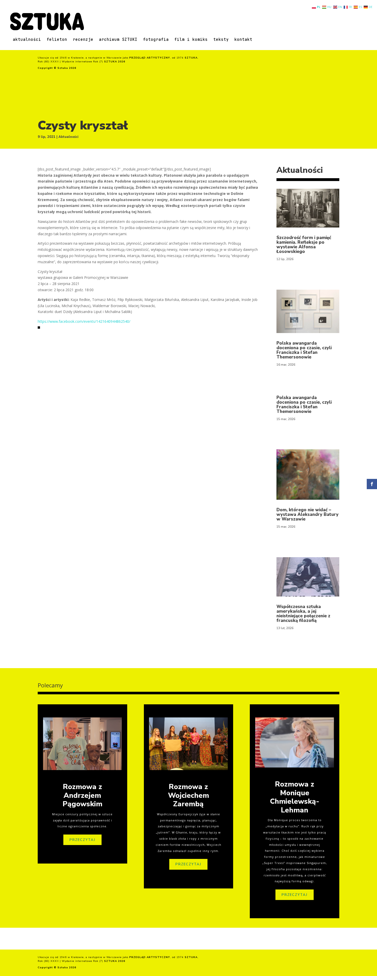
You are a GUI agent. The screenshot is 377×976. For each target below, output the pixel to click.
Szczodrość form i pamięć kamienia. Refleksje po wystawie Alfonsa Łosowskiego (303, 244)
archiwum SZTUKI (118, 40)
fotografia (156, 40)
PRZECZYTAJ (82, 840)
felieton (57, 40)
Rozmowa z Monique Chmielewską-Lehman (294, 797)
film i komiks (191, 40)
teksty (221, 40)
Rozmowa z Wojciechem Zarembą (188, 795)
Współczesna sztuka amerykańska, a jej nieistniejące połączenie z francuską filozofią (303, 613)
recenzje (83, 40)
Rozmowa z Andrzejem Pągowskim (82, 795)
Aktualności (68, 137)
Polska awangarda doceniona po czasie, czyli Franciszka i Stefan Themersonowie (304, 350)
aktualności (27, 40)
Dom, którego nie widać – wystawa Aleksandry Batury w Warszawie (307, 514)
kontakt (243, 40)
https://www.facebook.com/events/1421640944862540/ (84, 321)
